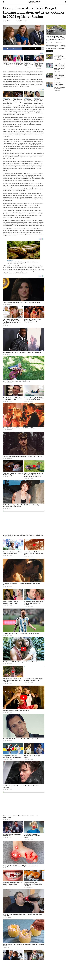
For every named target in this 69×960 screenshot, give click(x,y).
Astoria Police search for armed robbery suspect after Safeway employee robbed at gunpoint (59, 66)
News (49, 33)
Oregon (25, 20)
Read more (50, 51)
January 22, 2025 (18, 20)
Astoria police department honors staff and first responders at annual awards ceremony (59, 85)
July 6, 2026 (59, 42)
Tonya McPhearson (8, 20)
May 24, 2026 (57, 80)
